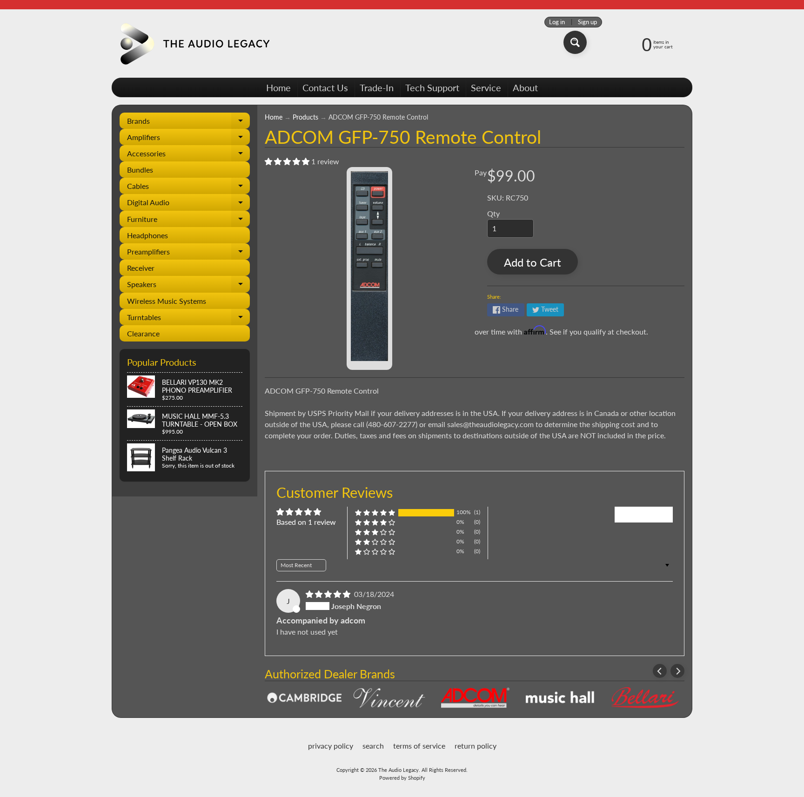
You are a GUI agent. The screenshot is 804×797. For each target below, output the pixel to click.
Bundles (140, 169)
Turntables (188, 319)
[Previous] (660, 671)
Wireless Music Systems (166, 300)
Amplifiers (188, 139)
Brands (188, 122)
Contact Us (325, 87)
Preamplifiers (188, 253)
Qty (493, 213)
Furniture (188, 220)
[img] (329, 593)
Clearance (143, 333)
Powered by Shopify (402, 778)
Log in (557, 22)
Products (305, 117)
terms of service (419, 745)
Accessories (188, 155)
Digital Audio (188, 204)
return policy (475, 745)
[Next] (677, 671)
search (373, 745)
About (525, 87)
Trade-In (377, 87)
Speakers (188, 286)
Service (486, 87)
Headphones (147, 235)
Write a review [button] (644, 514)
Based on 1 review (306, 521)
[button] (288, 161)
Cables (188, 187)
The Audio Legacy (398, 770)
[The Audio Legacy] (193, 43)
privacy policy (330, 745)
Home (278, 87)
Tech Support (432, 87)
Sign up (587, 22)
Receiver (140, 267)
